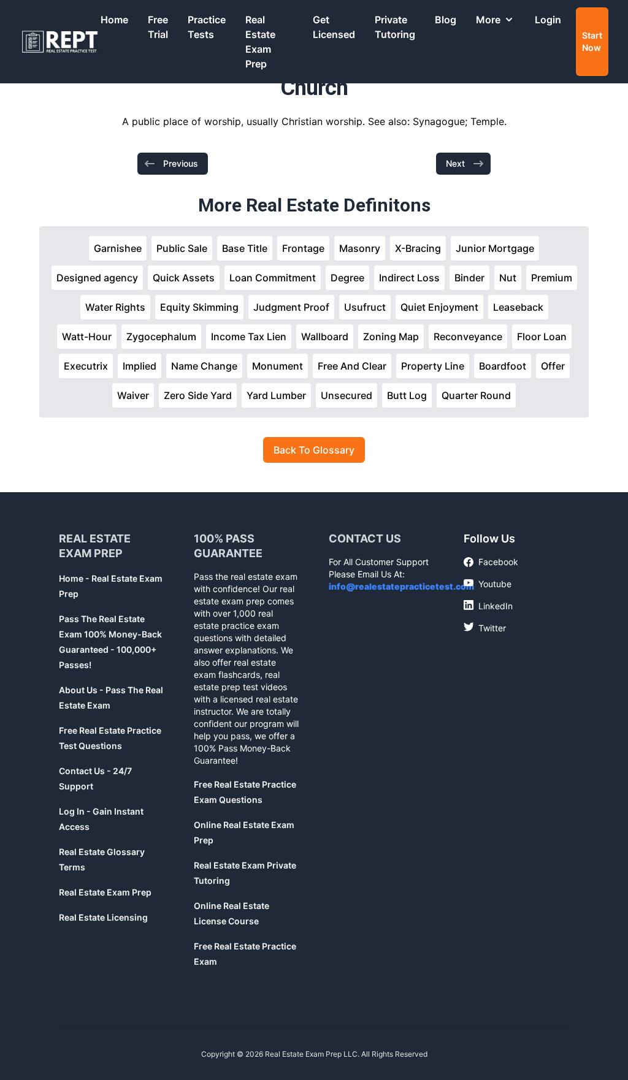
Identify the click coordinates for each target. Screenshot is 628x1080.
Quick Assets (184, 278)
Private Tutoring (395, 26)
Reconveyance (468, 336)
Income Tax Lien (248, 336)
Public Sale (181, 248)
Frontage (303, 248)
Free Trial (158, 26)
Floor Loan (542, 336)
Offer (553, 366)
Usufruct (365, 307)
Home (114, 19)
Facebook (491, 562)
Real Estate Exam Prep (260, 41)
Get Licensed (334, 26)
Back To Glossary (314, 450)
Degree (347, 278)
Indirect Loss (409, 278)
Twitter (485, 627)
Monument (277, 366)
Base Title (244, 248)
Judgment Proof (291, 307)
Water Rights (115, 307)
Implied (139, 366)
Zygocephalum (161, 336)
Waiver (133, 395)
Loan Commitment (272, 278)
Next (455, 163)
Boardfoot (502, 366)
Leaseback (518, 307)
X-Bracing (418, 248)
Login (548, 19)
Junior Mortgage (495, 248)
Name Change (204, 366)
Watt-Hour (87, 336)
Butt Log (407, 395)
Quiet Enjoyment (439, 307)
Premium (551, 278)
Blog (445, 19)
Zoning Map (391, 336)
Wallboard (324, 336)
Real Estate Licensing (103, 917)
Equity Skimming (199, 307)
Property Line (432, 366)
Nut (507, 278)
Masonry (359, 248)
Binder (469, 278)
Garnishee (118, 248)
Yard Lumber (276, 395)
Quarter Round (476, 395)
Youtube (487, 583)
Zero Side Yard (198, 395)
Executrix (86, 366)
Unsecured (346, 395)
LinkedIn (488, 605)
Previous (180, 163)
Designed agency (97, 278)
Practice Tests (207, 26)
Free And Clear (352, 366)
